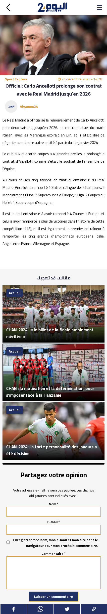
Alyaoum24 (29, 106)
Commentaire (54, 553)
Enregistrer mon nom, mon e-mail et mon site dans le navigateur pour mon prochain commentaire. (55, 542)
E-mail (53, 522)
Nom (53, 504)
